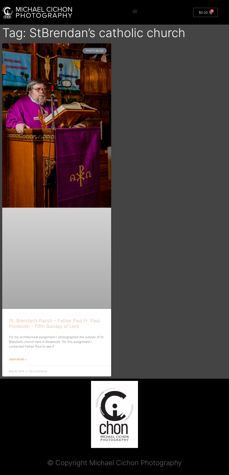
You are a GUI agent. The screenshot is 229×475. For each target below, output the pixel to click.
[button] (134, 11)
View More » (18, 359)
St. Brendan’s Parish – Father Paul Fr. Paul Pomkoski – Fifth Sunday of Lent (54, 323)
